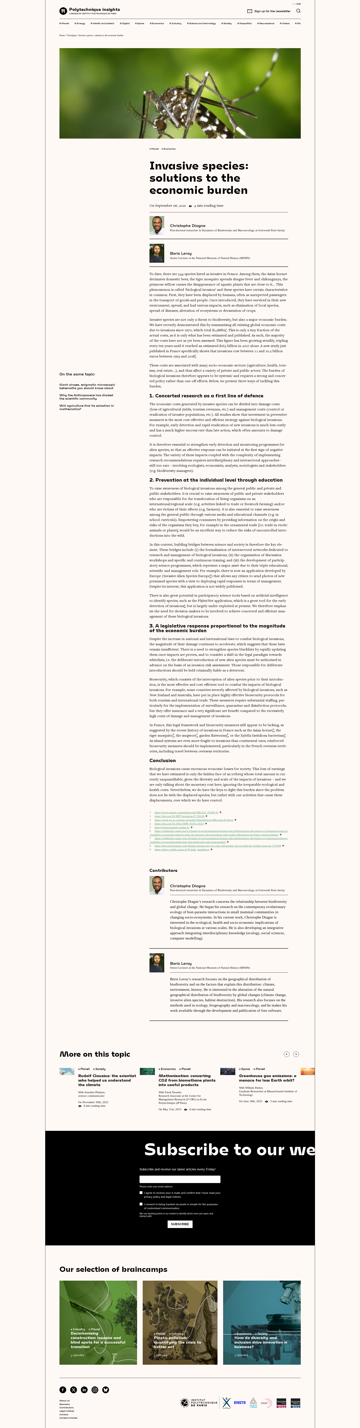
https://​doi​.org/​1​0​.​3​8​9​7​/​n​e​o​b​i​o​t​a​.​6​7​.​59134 (179, 816)
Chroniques (72, 35)
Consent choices (68, 1417)
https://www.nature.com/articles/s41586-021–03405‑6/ (186, 812)
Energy (80, 23)
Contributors (66, 1407)
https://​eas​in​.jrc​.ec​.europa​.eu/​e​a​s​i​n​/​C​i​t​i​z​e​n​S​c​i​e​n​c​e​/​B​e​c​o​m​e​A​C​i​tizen (194, 819)
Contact (63, 1414)
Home (62, 35)
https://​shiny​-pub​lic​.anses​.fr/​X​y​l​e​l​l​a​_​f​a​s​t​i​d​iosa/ (182, 849)
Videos (285, 23)
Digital (125, 23)
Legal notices (66, 1410)
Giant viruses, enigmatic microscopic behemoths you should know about (87, 386)
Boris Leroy (181, 253)
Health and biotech (102, 23)
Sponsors (64, 1404)
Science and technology (201, 23)
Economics (157, 23)
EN (299, 3)
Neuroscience (265, 23)
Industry (176, 23)
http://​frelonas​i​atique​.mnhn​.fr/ (172, 827)
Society (226, 23)
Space (139, 23)
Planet (64, 23)
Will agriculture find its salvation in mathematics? (86, 407)
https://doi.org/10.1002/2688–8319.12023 (179, 823)
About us (64, 1400)
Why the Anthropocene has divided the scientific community (86, 396)
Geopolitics (244, 23)
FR (293, 3)
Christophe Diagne (188, 225)
